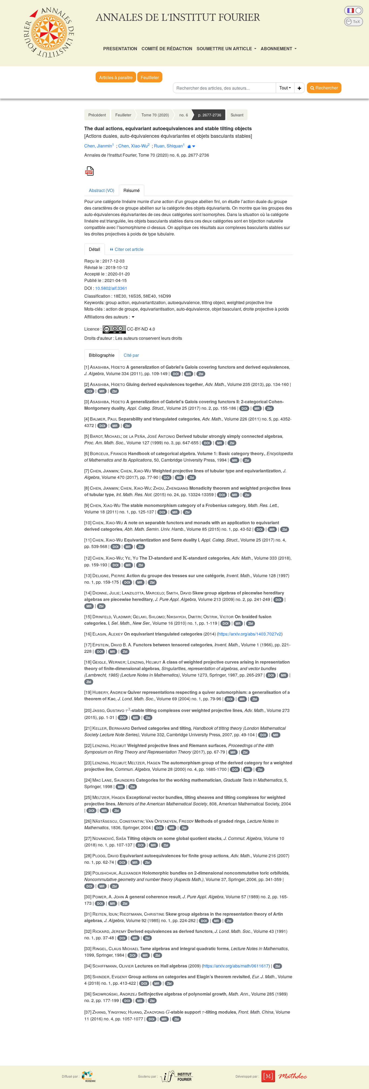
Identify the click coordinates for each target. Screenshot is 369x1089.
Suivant (237, 114)
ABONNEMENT (277, 48)
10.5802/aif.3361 (111, 288)
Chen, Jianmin (98, 146)
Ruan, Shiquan (168, 146)
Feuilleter (150, 77)
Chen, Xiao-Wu (133, 146)
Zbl (201, 373)
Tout (283, 88)
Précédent (97, 114)
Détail (94, 249)
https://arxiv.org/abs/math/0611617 (236, 966)
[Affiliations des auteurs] (191, 146)
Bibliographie (102, 355)
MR (188, 373)
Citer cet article (128, 249)
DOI (176, 373)
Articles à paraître (116, 77)
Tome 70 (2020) (155, 114)
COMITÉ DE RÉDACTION (167, 48)
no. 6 (183, 114)
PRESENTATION (120, 48)
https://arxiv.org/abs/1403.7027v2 (249, 634)
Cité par (131, 355)
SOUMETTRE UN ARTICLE (225, 48)
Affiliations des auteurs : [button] (107, 317)
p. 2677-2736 (209, 114)
